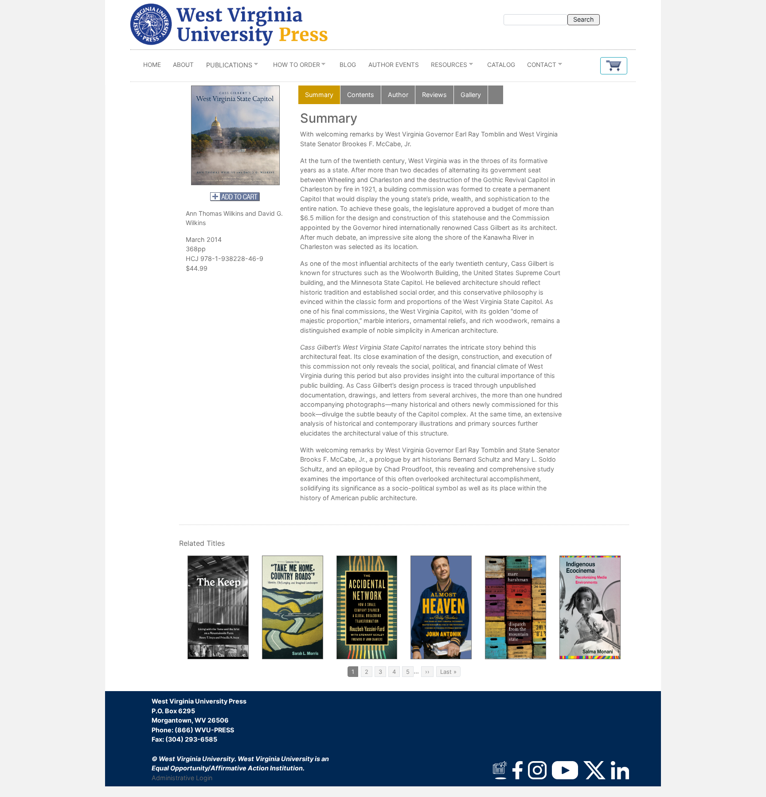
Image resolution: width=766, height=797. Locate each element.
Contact (539, 66)
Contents (360, 94)
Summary (319, 94)
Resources (446, 66)
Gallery (471, 94)
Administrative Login (182, 777)
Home (152, 64)
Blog (348, 64)
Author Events (393, 64)
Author (398, 94)
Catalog (501, 64)
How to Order (293, 66)
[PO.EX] (235, 135)
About (183, 64)
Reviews (434, 94)
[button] (613, 65)
